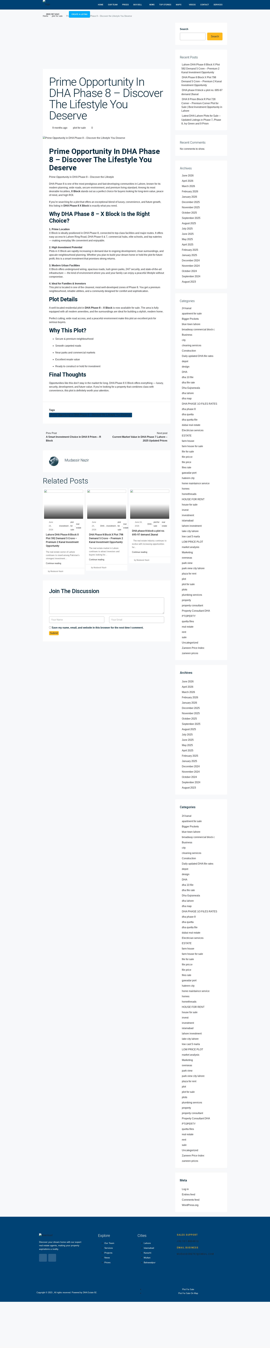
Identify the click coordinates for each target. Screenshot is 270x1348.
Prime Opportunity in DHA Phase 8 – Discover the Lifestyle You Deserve (90, 415)
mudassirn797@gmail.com (195, 1254)
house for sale (190, 504)
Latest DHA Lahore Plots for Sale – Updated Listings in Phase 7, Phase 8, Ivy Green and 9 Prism (201, 119)
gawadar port (189, 472)
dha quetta (188, 414)
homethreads (189, 494)
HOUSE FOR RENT (193, 499)
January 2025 (189, 255)
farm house (188, 441)
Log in (185, 1189)
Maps (178, 5)
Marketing (187, 552)
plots (184, 589)
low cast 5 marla (191, 536)
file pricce (187, 457)
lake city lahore (190, 531)
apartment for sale (192, 313)
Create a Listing (79, 14)
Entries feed (188, 1194)
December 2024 (191, 260)
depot (185, 361)
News (152, 5)
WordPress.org (190, 1205)
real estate (78, 526)
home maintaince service (196, 483)
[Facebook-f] (43, 1258)
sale (184, 637)
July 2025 (187, 228)
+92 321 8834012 (188, 1241)
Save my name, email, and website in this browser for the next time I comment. (97, 627)
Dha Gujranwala (191, 388)
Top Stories (165, 5)
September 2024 (191, 276)
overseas (187, 557)
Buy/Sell (137, 5)
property (186, 600)
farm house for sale (192, 446)
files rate (186, 467)
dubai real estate (191, 425)
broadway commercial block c (198, 329)
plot (184, 579)
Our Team (113, 5)
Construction (189, 350)
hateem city (188, 478)
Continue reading (53, 563)
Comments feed (190, 1199)
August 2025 (189, 223)
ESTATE (187, 435)
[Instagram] (52, 1258)
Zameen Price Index (193, 648)
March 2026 (188, 186)
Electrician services (192, 430)
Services (218, 5)
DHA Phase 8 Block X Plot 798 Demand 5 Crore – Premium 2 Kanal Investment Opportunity (106, 538)
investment (63, 526)
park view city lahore (193, 568)
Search (184, 29)
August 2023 (189, 281)
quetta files (188, 621)
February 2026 (190, 191)
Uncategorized (190, 642)
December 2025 (191, 202)
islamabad (187, 520)
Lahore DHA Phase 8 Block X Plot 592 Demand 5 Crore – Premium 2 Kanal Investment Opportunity (200, 68)
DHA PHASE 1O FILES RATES (199, 403)
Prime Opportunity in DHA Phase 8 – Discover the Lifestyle (81, 177)
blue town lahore (191, 324)
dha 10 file (187, 377)
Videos (192, 5)
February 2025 (190, 250)
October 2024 (189, 271)
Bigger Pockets (190, 319)
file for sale (188, 451)
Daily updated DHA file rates (197, 356)
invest (185, 510)
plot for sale (79, 127)
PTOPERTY (189, 616)
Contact (204, 5)
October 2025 (189, 212)
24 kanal (186, 308)
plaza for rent (189, 573)
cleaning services (191, 345)
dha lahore (188, 393)
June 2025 (188, 234)
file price (186, 462)
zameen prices (190, 653)
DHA (102, 526)
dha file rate (188, 382)
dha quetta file (190, 419)
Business (187, 334)
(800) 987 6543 (52, 14)
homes (185, 488)
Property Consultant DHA (196, 610)
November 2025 (191, 207)
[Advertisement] (106, 46)
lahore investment (192, 526)
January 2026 (189, 196)
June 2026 (188, 175)
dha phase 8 (189, 409)
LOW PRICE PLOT (192, 541)
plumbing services (192, 595)
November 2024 (191, 265)
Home (100, 5)
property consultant (192, 605)
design (185, 366)
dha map (187, 398)
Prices (125, 5)
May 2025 (187, 239)
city (184, 340)
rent (184, 632)
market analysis (190, 547)
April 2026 (187, 181)
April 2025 (187, 244)
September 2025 (191, 218)
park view (187, 563)
